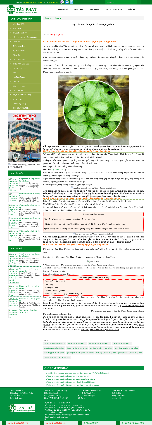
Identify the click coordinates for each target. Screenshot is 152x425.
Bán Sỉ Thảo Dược (20, 68)
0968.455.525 (53, 2)
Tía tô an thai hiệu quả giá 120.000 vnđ (28, 311)
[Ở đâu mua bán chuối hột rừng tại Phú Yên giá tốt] (13, 197)
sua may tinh (116, 398)
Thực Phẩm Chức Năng (22, 94)
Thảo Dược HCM (16, 390)
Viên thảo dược (18, 24)
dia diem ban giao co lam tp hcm (101, 348)
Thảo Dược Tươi (19, 46)
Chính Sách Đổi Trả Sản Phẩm (21, 393)
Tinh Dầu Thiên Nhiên (21, 108)
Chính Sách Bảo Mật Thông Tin (123, 390)
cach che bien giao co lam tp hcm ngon (57, 357)
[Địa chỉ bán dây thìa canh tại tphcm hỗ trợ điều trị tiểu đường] (13, 290)
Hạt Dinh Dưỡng (19, 77)
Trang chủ (63, 9)
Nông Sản (17, 55)
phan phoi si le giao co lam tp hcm (130, 353)
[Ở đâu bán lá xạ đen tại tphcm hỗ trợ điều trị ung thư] (13, 302)
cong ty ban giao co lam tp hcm (99, 343)
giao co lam (58, 169)
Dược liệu (16, 41)
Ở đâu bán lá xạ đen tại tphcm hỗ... (29, 300)
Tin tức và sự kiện (113, 9)
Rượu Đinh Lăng (16, 398)
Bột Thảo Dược (18, 50)
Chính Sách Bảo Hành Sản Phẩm (90, 390)
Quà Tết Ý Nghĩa (16, 395)
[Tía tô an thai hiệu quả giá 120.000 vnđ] (13, 313)
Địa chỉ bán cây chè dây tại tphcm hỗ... (28, 270)
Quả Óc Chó (116, 393)
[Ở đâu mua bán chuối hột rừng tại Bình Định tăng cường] (13, 209)
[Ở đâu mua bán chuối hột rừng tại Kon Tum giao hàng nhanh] (13, 235)
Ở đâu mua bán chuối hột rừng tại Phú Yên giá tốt (67, 376)
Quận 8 (58, 18)
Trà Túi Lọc (17, 99)
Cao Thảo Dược (19, 59)
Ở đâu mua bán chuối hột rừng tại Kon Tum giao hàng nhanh (72, 385)
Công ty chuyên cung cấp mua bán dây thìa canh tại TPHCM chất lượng (77, 373)
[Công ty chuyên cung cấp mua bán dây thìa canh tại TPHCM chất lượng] (13, 184)
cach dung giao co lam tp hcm (54, 353)
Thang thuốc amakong (52, 395)
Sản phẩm (94, 9)
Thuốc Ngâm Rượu (20, 33)
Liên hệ (131, 9)
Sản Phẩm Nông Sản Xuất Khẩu (25, 37)
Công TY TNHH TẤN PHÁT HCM (56, 398)
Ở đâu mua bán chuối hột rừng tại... (29, 195)
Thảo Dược (17, 28)
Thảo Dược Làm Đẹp (21, 64)
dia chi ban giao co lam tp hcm (54, 343)
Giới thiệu (78, 9)
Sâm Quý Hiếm (18, 90)
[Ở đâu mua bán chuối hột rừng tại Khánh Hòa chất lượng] (13, 223)
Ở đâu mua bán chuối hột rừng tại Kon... (29, 232)
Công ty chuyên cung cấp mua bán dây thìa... (29, 180)
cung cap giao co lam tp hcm (106, 353)
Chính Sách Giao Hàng (52, 393)
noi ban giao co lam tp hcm (77, 343)
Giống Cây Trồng (19, 103)
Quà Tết (16, 81)
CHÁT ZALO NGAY (90, 423)
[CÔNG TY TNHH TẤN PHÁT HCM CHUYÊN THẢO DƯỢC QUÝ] (22, 9)
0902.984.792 (27, 2)
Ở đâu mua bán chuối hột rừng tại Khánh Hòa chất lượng (70, 382)
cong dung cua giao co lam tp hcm (126, 348)
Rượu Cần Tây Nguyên (86, 395)
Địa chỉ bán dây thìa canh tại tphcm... (29, 287)
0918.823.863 (37, 2)
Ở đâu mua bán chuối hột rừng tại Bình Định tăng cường (70, 379)
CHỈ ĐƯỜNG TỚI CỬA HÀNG (132, 423)
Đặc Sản (16, 72)
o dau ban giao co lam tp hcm (54, 348)
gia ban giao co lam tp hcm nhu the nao (80, 353)
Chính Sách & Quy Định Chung (55, 390)
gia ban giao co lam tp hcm (122, 343)
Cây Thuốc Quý (19, 86)
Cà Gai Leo (82, 398)
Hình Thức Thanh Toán (86, 393)
